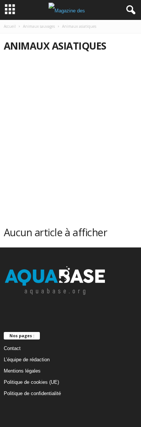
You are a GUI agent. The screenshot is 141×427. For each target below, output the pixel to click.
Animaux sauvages (39, 26)
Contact (12, 348)
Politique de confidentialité (32, 393)
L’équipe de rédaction (27, 359)
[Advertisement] (70, 132)
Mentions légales (22, 371)
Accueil (10, 26)
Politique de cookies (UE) (31, 382)
